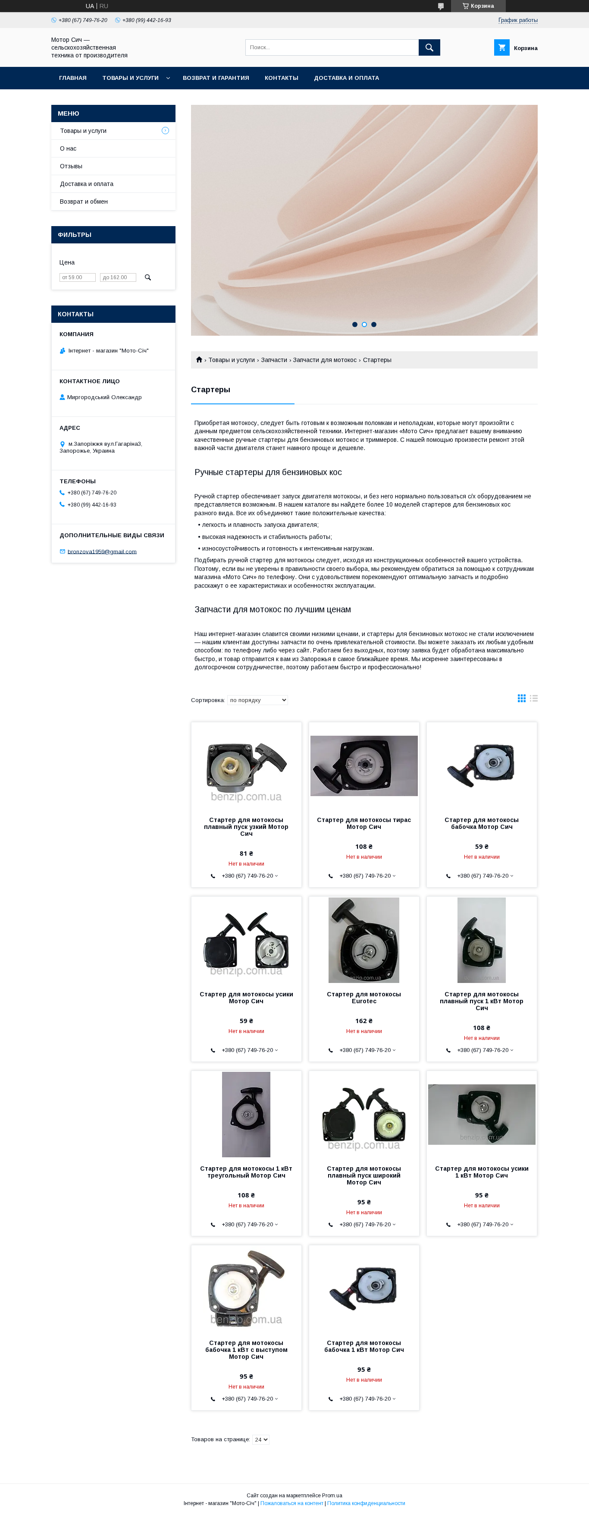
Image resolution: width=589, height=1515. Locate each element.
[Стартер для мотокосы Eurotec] (364, 940)
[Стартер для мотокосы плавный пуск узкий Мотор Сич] (246, 765)
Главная (73, 78)
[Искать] (429, 47)
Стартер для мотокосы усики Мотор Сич (246, 998)
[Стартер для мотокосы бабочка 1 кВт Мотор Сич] (364, 1288)
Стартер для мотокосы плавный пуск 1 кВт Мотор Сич (481, 1001)
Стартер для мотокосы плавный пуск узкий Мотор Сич (246, 826)
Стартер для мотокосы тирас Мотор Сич (364, 823)
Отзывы (71, 166)
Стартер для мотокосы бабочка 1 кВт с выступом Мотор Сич (246, 1349)
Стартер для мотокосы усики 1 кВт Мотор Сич (482, 1172)
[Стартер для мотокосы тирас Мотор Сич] (364, 765)
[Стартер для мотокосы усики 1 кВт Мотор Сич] (482, 1114)
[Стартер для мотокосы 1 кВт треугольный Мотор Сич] (246, 1114)
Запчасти (274, 359)
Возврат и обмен (84, 201)
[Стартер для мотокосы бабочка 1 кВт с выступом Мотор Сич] (246, 1288)
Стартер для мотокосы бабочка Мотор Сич (482, 823)
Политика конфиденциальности (366, 1503)
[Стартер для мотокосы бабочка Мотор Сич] (482, 765)
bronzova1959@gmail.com (102, 551)
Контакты (281, 78)
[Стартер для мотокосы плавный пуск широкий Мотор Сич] (364, 1114)
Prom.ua (332, 1496)
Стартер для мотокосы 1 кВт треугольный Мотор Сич (246, 1172)
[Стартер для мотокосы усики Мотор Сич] (246, 940)
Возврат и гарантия (216, 78)
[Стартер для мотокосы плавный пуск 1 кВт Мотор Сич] (482, 940)
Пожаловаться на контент (291, 1503)
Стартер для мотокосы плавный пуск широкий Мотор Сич (364, 1175)
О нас (68, 148)
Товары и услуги (130, 78)
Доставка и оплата (346, 78)
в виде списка (534, 700)
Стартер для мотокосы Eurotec (364, 998)
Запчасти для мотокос (325, 359)
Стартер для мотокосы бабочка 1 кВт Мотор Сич (364, 1346)
